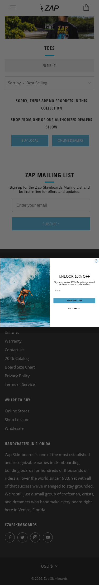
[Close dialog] (96, 260)
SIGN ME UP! (74, 300)
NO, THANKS (74, 308)
